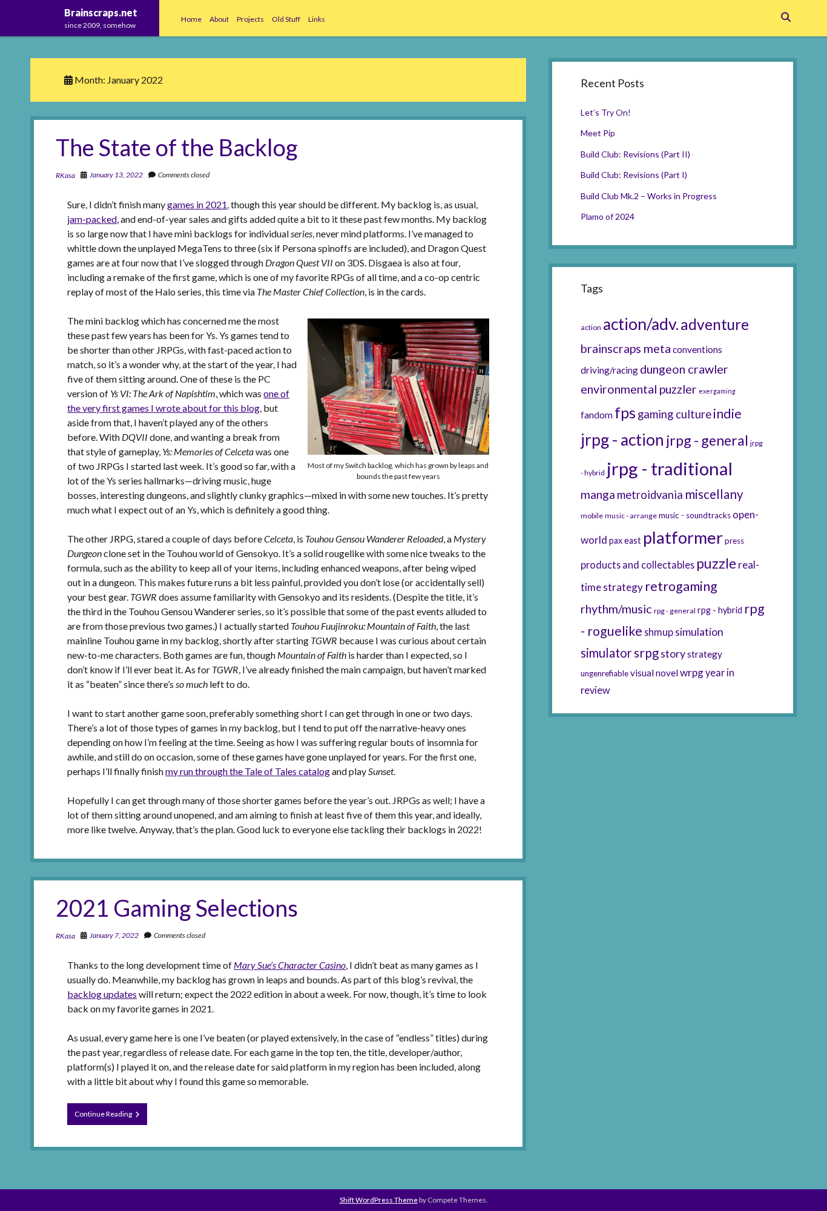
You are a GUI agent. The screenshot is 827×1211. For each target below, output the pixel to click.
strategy (704, 653)
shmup (658, 632)
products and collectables (637, 564)
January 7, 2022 (114, 935)
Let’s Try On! (606, 112)
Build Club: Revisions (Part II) (635, 154)
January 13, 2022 (116, 174)
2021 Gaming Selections (177, 908)
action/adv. (641, 324)
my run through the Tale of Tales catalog (247, 771)
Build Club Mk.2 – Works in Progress (649, 196)
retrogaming (681, 586)
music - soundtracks (695, 515)
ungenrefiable (604, 673)
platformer (683, 537)
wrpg (691, 672)
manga (598, 494)
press (734, 541)
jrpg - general (707, 440)
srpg (646, 652)
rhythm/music (616, 608)
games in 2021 (197, 204)
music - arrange (631, 515)
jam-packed (92, 219)
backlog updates (102, 994)
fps (625, 412)
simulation (699, 631)
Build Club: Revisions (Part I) (634, 175)
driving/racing (609, 370)
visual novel (654, 672)
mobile (592, 515)
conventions (697, 349)
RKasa (65, 175)
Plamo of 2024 (607, 216)
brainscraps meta (626, 348)
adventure (714, 324)
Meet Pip (598, 133)
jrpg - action (622, 439)
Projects (250, 19)
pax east (625, 540)
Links (316, 19)
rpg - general (675, 610)
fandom (597, 414)
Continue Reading (110, 1117)
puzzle (716, 563)
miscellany (714, 494)
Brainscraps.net (100, 12)
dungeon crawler (684, 368)
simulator (606, 652)
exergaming (717, 391)
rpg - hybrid (719, 610)
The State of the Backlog (177, 147)
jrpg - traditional (670, 468)
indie (727, 413)
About (219, 19)
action (591, 327)
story (673, 653)
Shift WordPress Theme (379, 1199)
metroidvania (650, 494)
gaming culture (674, 414)
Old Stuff (286, 19)
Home (191, 19)
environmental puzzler (639, 388)
